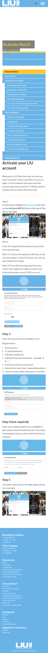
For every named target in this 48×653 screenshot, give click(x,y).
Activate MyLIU (11, 71)
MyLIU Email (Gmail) (15, 117)
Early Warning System (15, 99)
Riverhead (6, 632)
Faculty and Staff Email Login (12, 574)
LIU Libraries (6, 565)
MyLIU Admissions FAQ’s (17, 135)
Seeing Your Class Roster (17, 90)
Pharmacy (5, 622)
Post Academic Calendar (10, 572)
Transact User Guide (15, 131)
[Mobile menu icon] (42, 3)
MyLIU (4, 563)
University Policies (8, 600)
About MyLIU (10, 76)
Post (3, 617)
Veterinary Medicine (9, 624)
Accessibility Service (9, 577)
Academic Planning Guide (17, 126)
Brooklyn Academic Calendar (12, 570)
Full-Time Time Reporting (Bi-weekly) (22, 103)
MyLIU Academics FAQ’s (17, 144)
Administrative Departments (12, 598)
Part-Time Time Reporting (17, 108)
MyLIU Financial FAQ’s (16, 140)
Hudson (5, 630)
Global (4, 619)
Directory (5, 591)
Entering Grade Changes (16, 94)
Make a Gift (6, 603)
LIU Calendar (6, 567)
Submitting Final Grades (16, 85)
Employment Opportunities (11, 596)
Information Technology (10, 589)
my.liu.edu (31, 205)
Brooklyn (5, 615)
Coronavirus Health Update (12, 605)
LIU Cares (5, 586)
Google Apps (12, 121)
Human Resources (8, 593)
